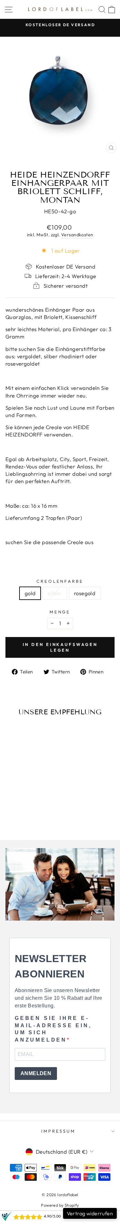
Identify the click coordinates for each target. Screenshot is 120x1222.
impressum (58, 1131)
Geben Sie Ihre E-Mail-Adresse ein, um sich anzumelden (53, 1028)
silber (54, 593)
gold (30, 593)
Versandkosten (77, 235)
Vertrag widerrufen (90, 1213)
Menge (60, 611)
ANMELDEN (35, 1073)
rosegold (84, 593)
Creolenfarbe (60, 581)
